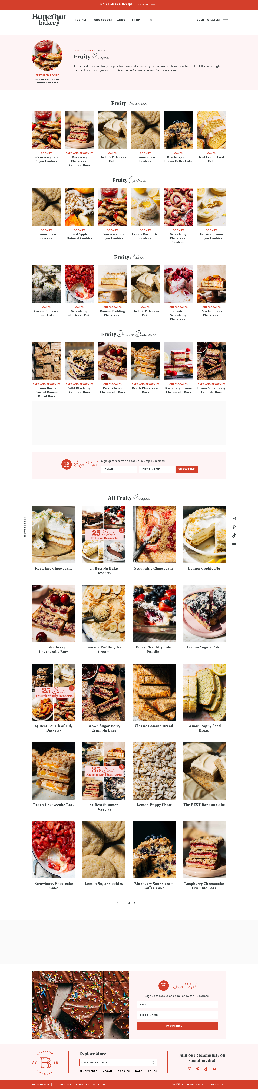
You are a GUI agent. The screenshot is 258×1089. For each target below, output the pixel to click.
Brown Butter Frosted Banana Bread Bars (47, 392)
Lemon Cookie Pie (204, 568)
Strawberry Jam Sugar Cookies (47, 81)
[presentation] (46, 130)
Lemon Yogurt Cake (204, 646)
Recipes (89, 50)
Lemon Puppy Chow (154, 804)
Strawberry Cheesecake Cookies (178, 238)
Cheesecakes (112, 307)
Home (77, 50)
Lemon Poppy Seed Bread (204, 728)
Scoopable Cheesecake (154, 568)
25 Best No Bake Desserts (104, 570)
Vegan (107, 1071)
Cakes (112, 153)
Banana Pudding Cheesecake (112, 313)
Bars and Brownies (80, 153)
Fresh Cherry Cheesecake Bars (112, 390)
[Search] (153, 1062)
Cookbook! (103, 19)
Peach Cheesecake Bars (145, 390)
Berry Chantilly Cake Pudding (154, 649)
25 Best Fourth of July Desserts (54, 728)
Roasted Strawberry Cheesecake (178, 315)
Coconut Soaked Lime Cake (46, 313)
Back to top (40, 1084)
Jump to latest (209, 19)
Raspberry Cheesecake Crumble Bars (79, 161)
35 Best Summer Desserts (104, 806)
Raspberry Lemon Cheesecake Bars (178, 390)
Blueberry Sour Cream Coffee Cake (178, 159)
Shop (136, 19)
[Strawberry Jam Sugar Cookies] (47, 63)
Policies (176, 1084)
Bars (139, 1071)
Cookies (46, 153)
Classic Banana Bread (154, 725)
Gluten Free (88, 1071)
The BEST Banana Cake (112, 159)
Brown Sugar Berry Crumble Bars (211, 390)
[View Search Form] (151, 20)
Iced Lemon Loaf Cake (211, 159)
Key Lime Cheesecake (54, 568)
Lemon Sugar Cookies (145, 159)
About (122, 19)
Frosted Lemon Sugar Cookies (211, 236)
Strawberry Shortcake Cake (79, 313)
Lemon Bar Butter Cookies (145, 236)
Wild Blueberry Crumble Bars (79, 390)
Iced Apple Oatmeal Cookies (79, 236)
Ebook (91, 1084)
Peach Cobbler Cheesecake (212, 313)
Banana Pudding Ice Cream (104, 649)
